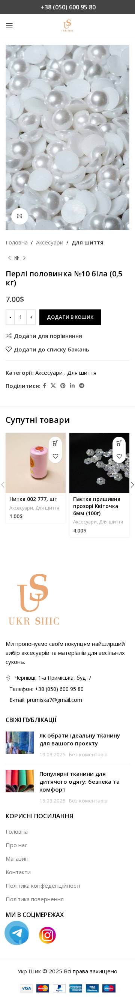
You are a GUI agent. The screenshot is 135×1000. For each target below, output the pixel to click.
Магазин (17, 858)
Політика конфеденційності (43, 885)
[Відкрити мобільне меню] (9, 25)
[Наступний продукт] (24, 258)
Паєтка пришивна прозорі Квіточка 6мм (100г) (96, 506)
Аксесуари (49, 242)
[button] (55, 443)
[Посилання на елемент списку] (67, 689)
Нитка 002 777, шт (33, 499)
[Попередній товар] (9, 258)
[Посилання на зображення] (34, 598)
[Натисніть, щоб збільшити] (19, 216)
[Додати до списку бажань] (55, 456)
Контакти (18, 872)
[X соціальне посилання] (53, 386)
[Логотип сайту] (67, 25)
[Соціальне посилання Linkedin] (72, 386)
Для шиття (88, 242)
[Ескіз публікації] (20, 745)
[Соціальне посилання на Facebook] (44, 386)
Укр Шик (29, 971)
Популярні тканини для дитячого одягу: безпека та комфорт (79, 781)
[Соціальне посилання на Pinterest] (63, 386)
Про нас (16, 845)
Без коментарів (88, 754)
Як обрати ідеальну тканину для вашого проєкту (79, 739)
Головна (17, 242)
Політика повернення (35, 899)
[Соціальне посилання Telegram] (82, 386)
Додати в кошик (70, 317)
